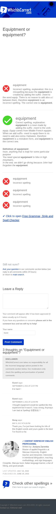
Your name (7, 329)
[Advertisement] (25, 59)
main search (18, 274)
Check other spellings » (32, 484)
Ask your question (11, 269)
